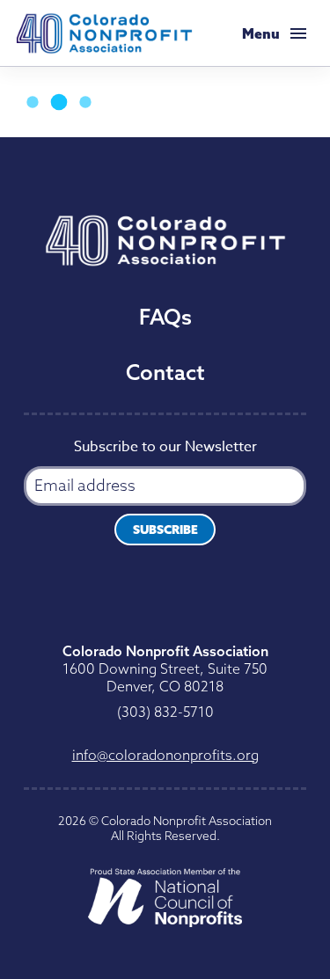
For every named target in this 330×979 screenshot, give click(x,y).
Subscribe (165, 529)
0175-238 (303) (165, 711)
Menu (261, 33)
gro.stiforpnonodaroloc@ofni (165, 755)
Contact (165, 372)
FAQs (165, 316)
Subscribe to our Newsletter (165, 448)
